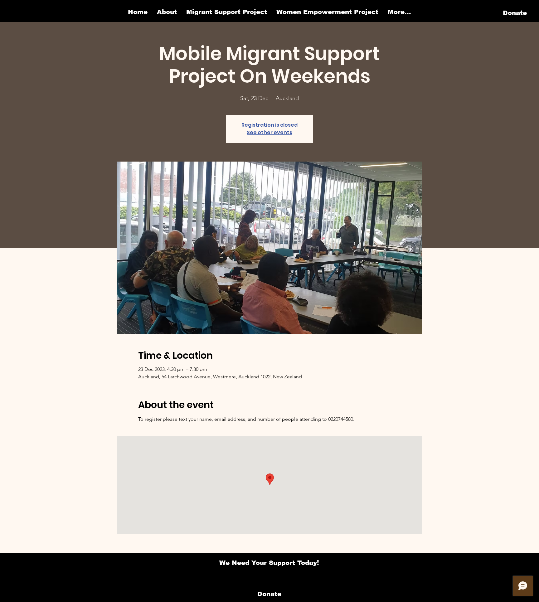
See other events (269, 132)
